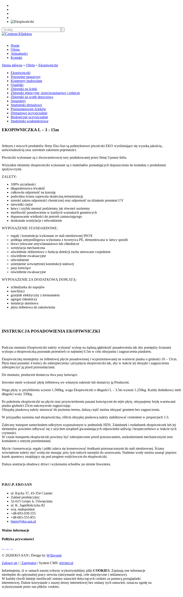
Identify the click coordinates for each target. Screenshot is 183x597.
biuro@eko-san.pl (23, 521)
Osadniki (17, 85)
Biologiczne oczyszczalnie (29, 117)
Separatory (18, 101)
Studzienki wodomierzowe (29, 121)
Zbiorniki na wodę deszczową (32, 97)
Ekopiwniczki (48, 65)
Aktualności (19, 53)
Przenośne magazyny (26, 77)
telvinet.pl (66, 563)
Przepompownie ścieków (28, 109)
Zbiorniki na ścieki (24, 89)
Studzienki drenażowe (26, 105)
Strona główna (12, 65)
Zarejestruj (28, 563)
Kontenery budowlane (26, 81)
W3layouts (54, 555)
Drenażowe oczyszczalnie (29, 113)
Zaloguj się (9, 563)
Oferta (15, 49)
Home (15, 45)
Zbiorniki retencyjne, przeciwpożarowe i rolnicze (45, 93)
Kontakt (16, 57)
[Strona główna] (17, 34)
